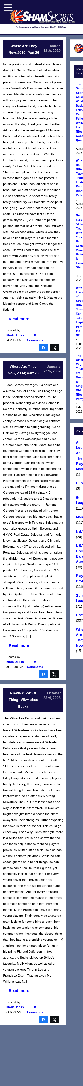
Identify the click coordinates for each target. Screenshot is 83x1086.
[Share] (43, 347)
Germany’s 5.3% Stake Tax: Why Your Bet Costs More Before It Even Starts (79, 241)
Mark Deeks (15, 335)
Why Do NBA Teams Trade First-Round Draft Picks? (79, 178)
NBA (79, 531)
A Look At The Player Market (79, 456)
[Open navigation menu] (8, 7)
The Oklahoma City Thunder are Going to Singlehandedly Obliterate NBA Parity (79, 377)
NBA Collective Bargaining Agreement (79, 553)
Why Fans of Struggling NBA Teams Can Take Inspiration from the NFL (79, 311)
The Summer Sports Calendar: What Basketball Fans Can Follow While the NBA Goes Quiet (79, 112)
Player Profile (79, 578)
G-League (79, 500)
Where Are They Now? (79, 637)
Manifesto (79, 517)
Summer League (79, 598)
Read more (19, 319)
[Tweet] (54, 347)
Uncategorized (79, 615)
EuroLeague (79, 483)
